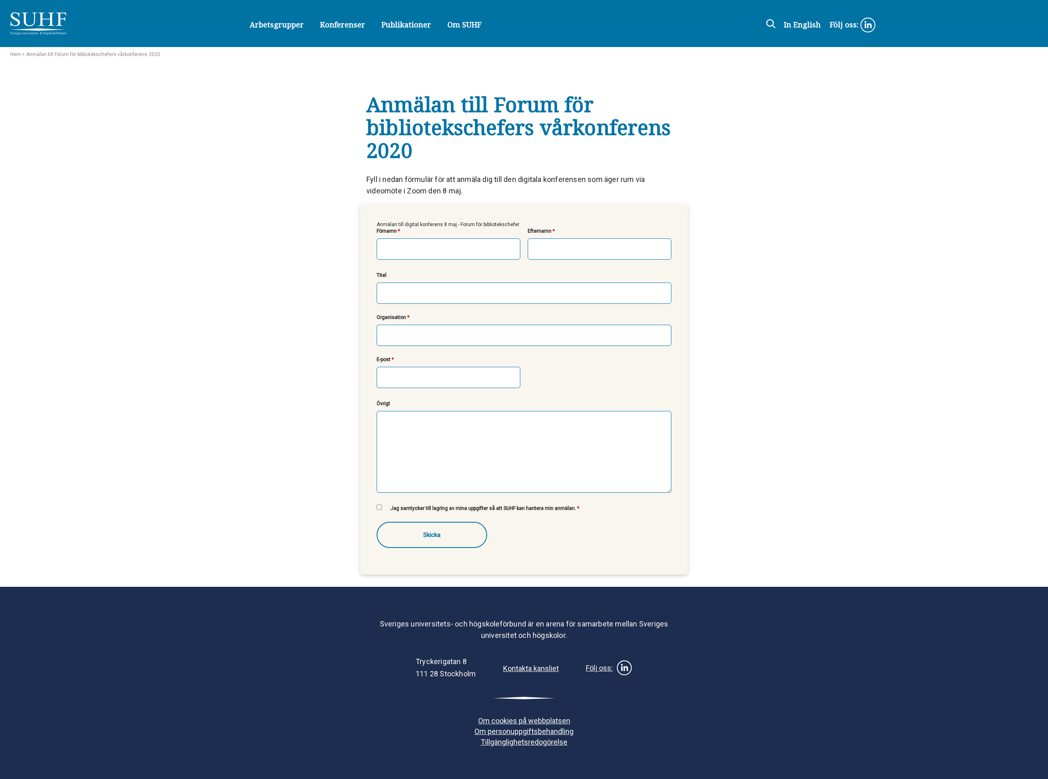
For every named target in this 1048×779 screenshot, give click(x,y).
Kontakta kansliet (531, 668)
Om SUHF (464, 24)
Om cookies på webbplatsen (524, 720)
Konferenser (342, 24)
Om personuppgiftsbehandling (524, 731)
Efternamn (541, 231)
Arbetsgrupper (277, 24)
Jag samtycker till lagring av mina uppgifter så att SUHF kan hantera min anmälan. (485, 508)
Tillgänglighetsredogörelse (524, 742)
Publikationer (406, 24)
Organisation (393, 317)
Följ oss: (845, 24)
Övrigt (383, 403)
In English (802, 24)
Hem (15, 54)
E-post (385, 359)
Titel (381, 275)
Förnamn (388, 231)
